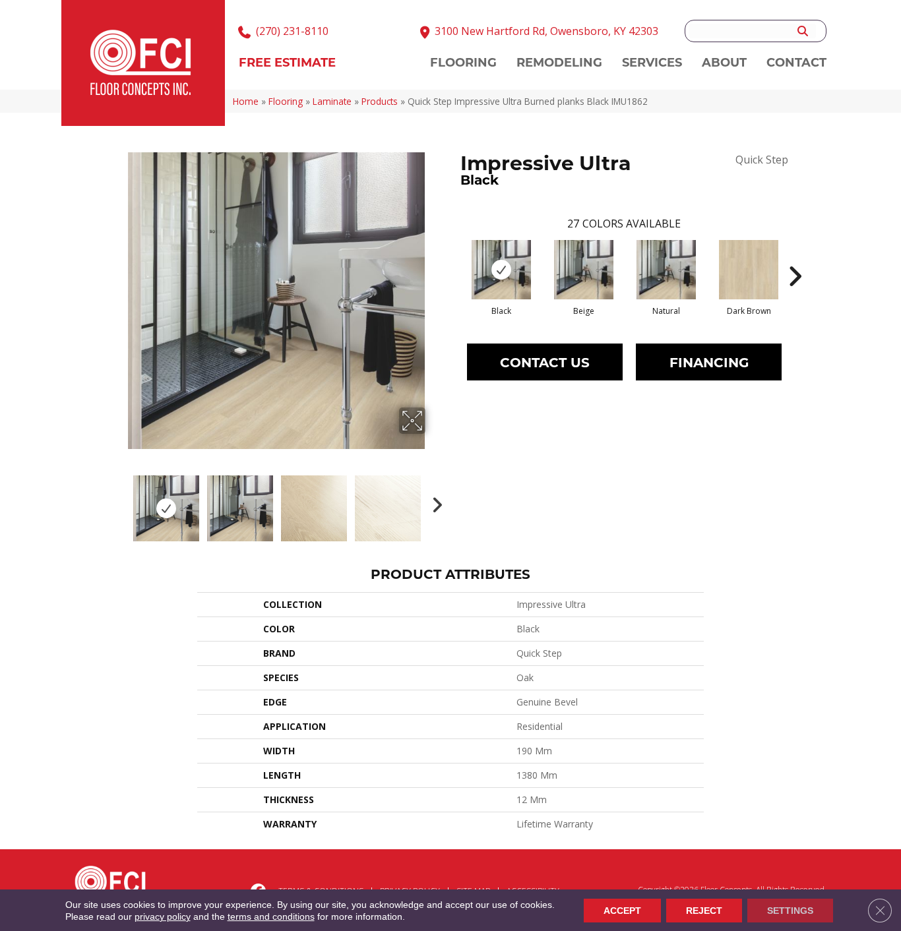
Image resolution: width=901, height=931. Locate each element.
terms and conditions (271, 916)
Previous (119, 501)
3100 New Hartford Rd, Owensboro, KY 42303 (546, 31)
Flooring (285, 101)
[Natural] (666, 270)
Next (434, 501)
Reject (704, 910)
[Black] (501, 270)
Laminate (332, 101)
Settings (790, 910)
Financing (709, 362)
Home (246, 101)
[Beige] (584, 270)
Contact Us (545, 362)
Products (379, 101)
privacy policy (163, 916)
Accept (622, 910)
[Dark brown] (749, 270)
